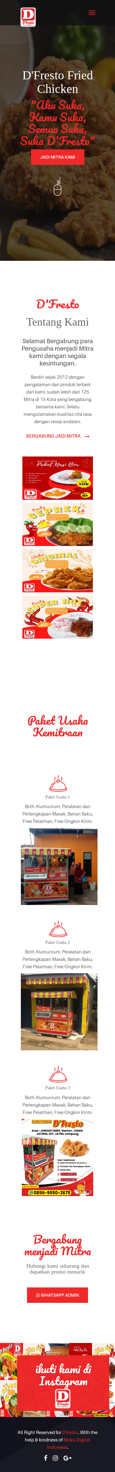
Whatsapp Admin (59, 1295)
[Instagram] (55, 1458)
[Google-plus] (67, 1458)
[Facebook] (45, 1458)
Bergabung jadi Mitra (54, 436)
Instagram (63, 1380)
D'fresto (70, 1432)
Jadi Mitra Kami (57, 157)
